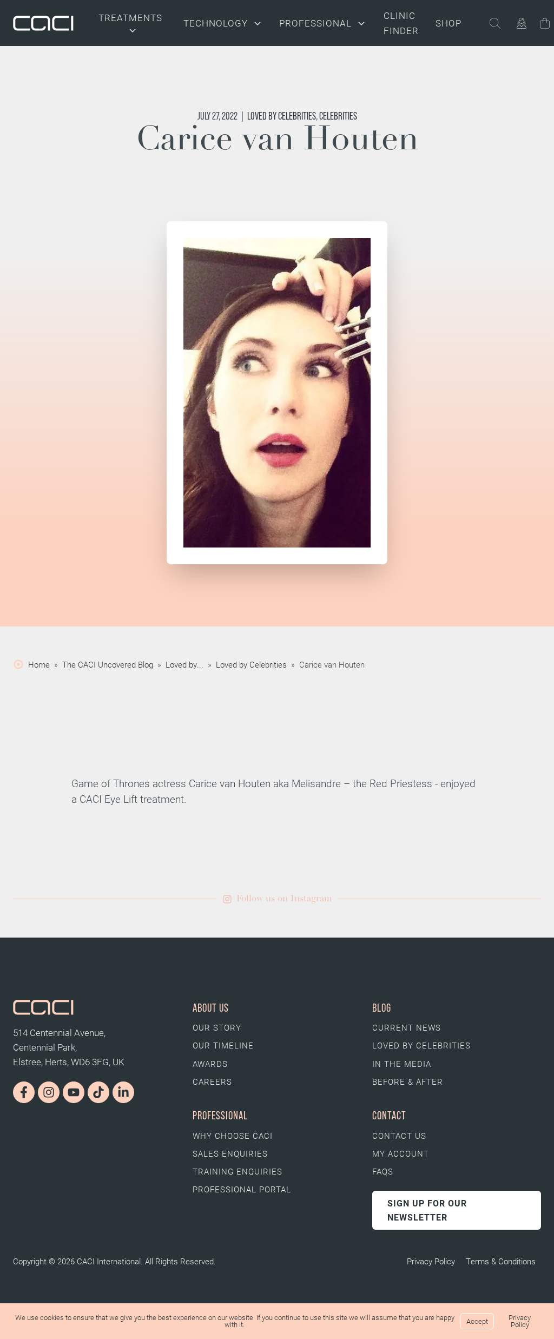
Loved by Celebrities (281, 116)
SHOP (448, 23)
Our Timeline (223, 1045)
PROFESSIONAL (315, 23)
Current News (406, 1027)
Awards (210, 1063)
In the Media (401, 1063)
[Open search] (501, 23)
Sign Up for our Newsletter (427, 1210)
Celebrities (338, 116)
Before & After (407, 1081)
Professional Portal (242, 1189)
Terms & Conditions (501, 1261)
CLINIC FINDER (401, 22)
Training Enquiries (237, 1171)
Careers (212, 1081)
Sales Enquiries (230, 1153)
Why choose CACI (233, 1135)
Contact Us (399, 1135)
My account (400, 1153)
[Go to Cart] (544, 25)
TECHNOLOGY (215, 23)
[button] (277, 899)
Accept (477, 1321)
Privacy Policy (431, 1261)
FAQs (382, 1171)
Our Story (217, 1027)
